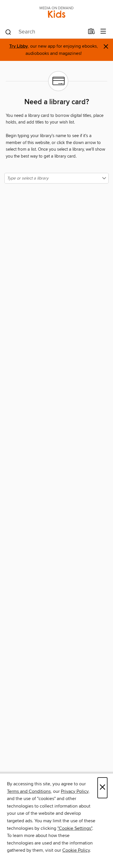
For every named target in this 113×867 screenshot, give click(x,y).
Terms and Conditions (29, 791)
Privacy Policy (74, 791)
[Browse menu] (103, 31)
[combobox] (44, 32)
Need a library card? (56, 102)
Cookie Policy (76, 850)
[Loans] (91, 33)
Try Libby (18, 46)
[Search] (8, 31)
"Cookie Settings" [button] (74, 828)
